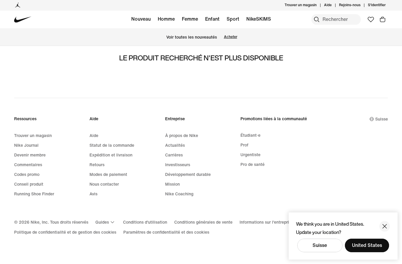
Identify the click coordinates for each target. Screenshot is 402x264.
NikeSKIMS (258, 19)
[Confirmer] (384, 226)
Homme (166, 19)
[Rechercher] (316, 19)
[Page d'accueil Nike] (22, 19)
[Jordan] (17, 5)
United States (367, 245)
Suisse (320, 245)
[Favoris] (371, 19)
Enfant (212, 19)
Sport (233, 19)
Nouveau (141, 19)
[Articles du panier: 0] (382, 19)
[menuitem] (333, 5)
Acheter (230, 37)
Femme (190, 19)
